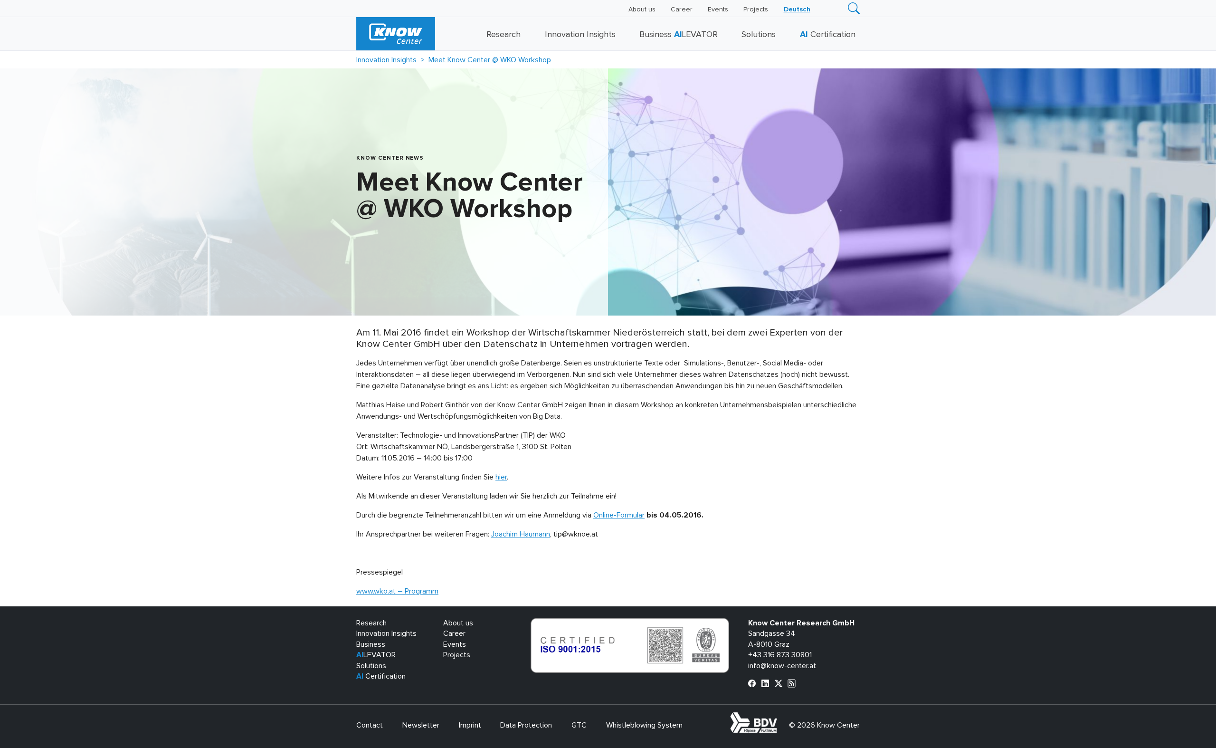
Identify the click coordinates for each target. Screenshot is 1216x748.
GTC (579, 725)
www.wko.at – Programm (397, 591)
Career (682, 9)
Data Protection (526, 725)
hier (501, 477)
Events (718, 9)
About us (642, 9)
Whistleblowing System (644, 725)
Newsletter (420, 725)
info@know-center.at (782, 666)
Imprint (470, 725)
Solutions (758, 34)
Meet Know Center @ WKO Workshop (489, 60)
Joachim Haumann (520, 534)
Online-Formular (619, 515)
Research (503, 34)
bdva (779, 717)
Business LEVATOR (678, 34)
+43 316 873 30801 (780, 655)
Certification (827, 34)
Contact (369, 725)
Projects (755, 9)
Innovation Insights (580, 34)
